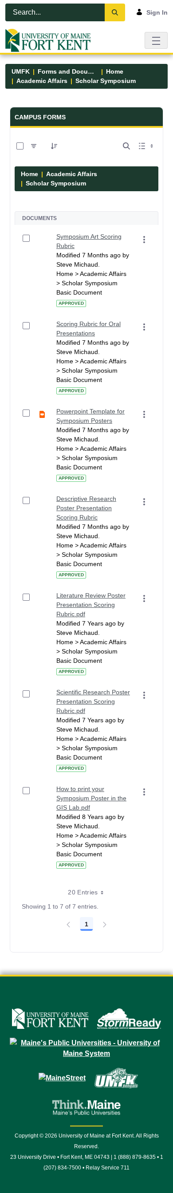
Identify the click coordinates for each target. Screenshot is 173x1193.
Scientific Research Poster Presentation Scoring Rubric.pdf (93, 701)
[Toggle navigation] (156, 40)
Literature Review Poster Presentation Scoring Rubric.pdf (91, 605)
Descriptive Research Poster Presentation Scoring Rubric (86, 508)
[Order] (54, 146)
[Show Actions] (144, 239)
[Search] (115, 12)
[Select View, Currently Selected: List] (147, 146)
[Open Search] (126, 146)
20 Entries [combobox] (83, 892)
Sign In (157, 12)
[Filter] (34, 146)
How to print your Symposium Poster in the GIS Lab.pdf (91, 798)
